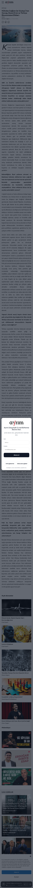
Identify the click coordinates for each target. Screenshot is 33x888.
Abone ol (16, 455)
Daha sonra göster (22, 463)
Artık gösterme (10, 463)
